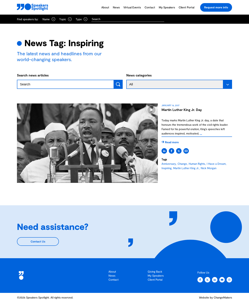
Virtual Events (132, 7)
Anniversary (169, 163)
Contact (150, 7)
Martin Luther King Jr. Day (182, 110)
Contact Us (38, 241)
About (105, 7)
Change (182, 163)
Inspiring (167, 168)
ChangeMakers (223, 297)
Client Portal (186, 7)
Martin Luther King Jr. (186, 168)
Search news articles (33, 75)
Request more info (216, 7)
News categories (139, 75)
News (116, 7)
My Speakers (167, 7)
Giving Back (155, 271)
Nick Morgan (208, 168)
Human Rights (197, 163)
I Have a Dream (216, 163)
